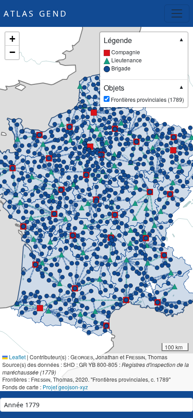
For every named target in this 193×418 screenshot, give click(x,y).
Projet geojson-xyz (65, 387)
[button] (49, 158)
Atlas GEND (36, 13)
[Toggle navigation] (176, 13)
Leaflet (17, 357)
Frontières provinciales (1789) (144, 93)
